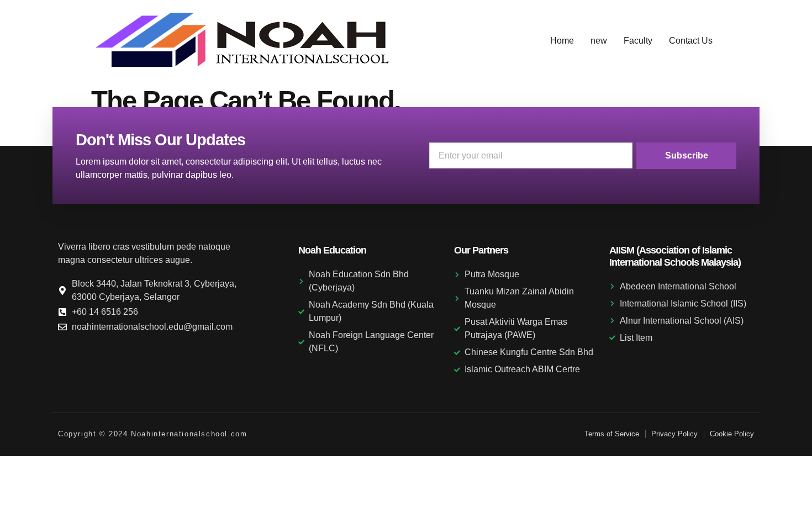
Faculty (638, 40)
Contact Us (691, 40)
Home (562, 40)
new (598, 40)
